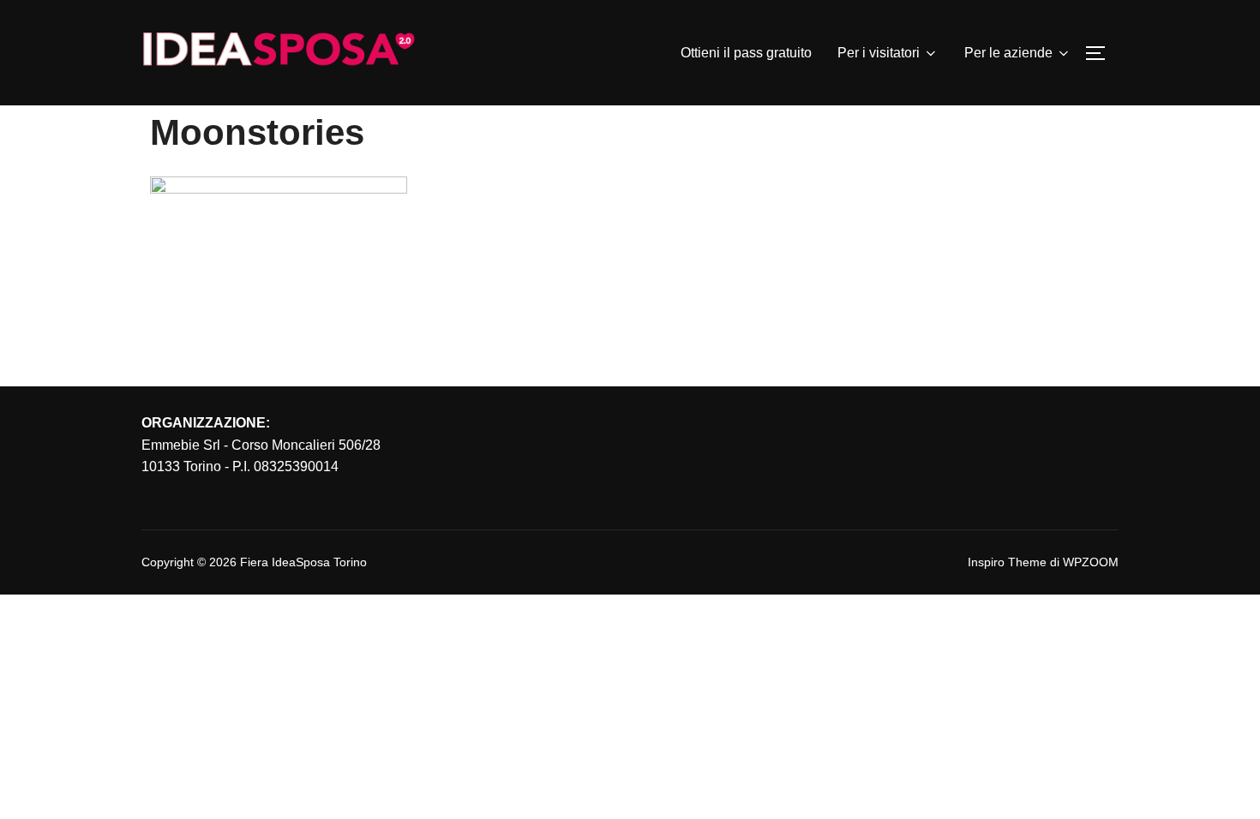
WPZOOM (1091, 562)
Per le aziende (1008, 52)
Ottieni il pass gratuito (746, 52)
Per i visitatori (878, 52)
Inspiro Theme (1007, 562)
